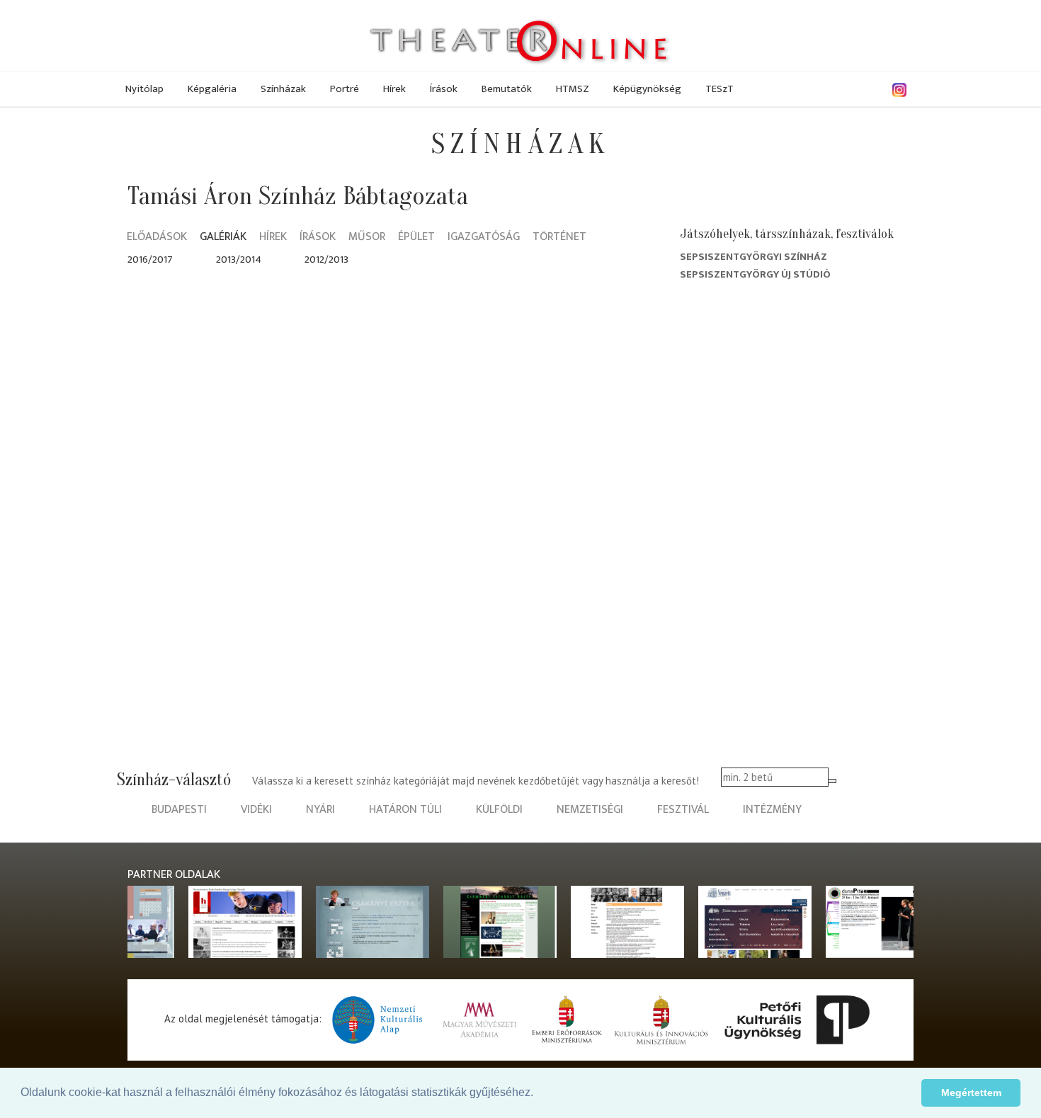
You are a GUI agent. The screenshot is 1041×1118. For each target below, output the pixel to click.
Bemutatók (507, 88)
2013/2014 (238, 259)
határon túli (405, 809)
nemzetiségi (590, 809)
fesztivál (683, 809)
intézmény (772, 809)
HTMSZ (572, 88)
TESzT (719, 88)
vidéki (256, 809)
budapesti (179, 809)
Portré (344, 88)
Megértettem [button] (971, 1092)
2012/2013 (326, 259)
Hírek (394, 88)
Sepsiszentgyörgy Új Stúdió (755, 274)
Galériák (223, 237)
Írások (443, 88)
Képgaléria (212, 88)
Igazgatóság (484, 237)
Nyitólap (144, 88)
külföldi (499, 809)
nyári (320, 809)
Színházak (283, 88)
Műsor (366, 237)
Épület (416, 237)
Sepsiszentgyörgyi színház (753, 257)
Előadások (157, 237)
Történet (559, 237)
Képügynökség (647, 88)
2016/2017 (150, 259)
